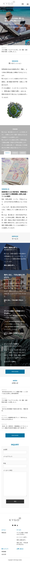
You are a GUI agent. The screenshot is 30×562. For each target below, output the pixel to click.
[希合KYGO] (9, 2)
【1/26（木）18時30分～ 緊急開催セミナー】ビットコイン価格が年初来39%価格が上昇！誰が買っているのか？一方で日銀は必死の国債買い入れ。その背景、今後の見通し (15, 427)
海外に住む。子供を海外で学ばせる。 (22, 543)
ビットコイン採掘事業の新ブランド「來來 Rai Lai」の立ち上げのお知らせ (15, 418)
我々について (5, 548)
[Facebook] (12, 525)
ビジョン (4, 530)
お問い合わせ (20, 548)
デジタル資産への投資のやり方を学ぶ (22, 533)
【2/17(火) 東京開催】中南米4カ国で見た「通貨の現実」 (15, 50)
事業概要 (4, 551)
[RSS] (17, 525)
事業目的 (4, 532)
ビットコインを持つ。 (22, 537)
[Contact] (15, 525)
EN (23, 4)
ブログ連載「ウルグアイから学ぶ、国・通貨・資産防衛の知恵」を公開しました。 (14, 401)
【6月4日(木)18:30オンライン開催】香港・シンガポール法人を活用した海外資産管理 (15, 392)
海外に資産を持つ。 (22, 540)
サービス (19, 530)
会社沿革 (4, 554)
